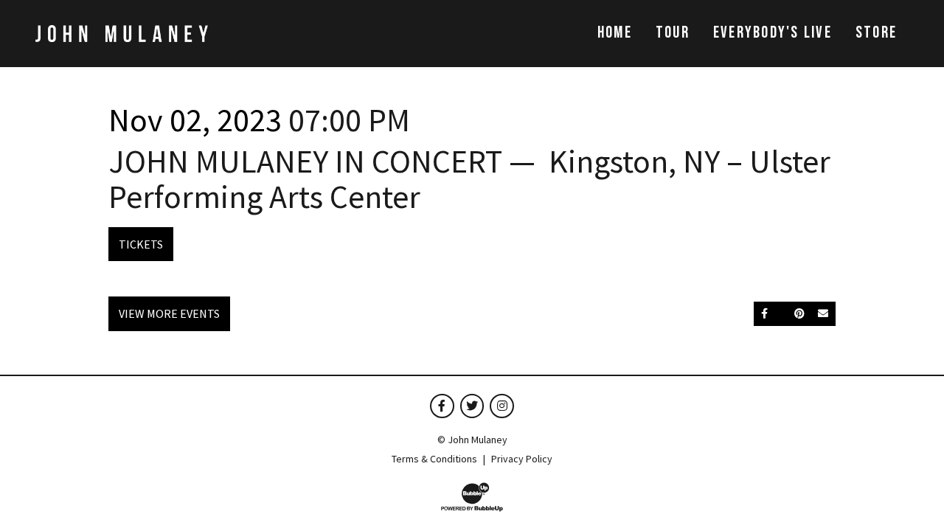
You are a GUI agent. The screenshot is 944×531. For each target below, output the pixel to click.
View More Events (169, 313)
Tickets (141, 244)
